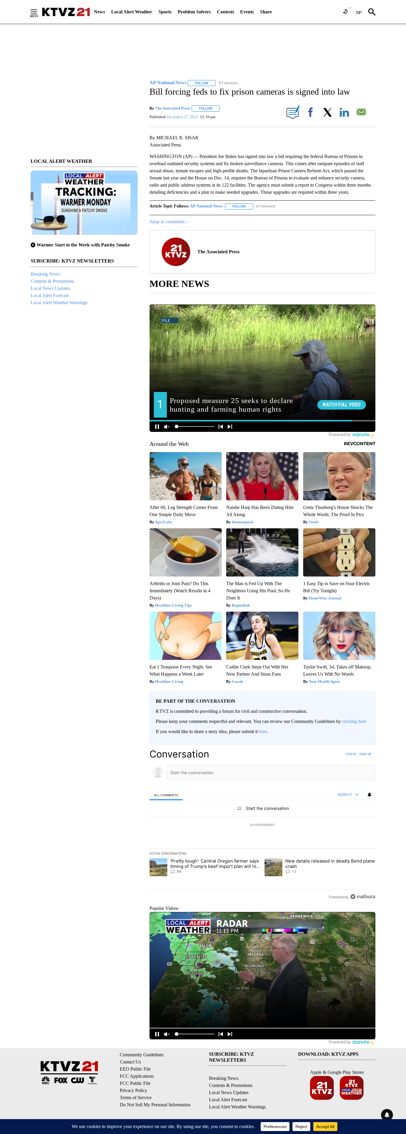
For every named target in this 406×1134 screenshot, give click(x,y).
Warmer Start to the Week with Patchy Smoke (83, 244)
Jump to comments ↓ (169, 221)
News (99, 11)
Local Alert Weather (131, 11)
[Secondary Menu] (38, 12)
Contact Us (130, 1061)
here (263, 731)
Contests (225, 11)
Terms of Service (136, 1097)
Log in (351, 754)
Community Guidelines (141, 1054)
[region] (262, 825)
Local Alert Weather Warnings (59, 302)
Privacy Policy (133, 1090)
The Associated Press (172, 108)
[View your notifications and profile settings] (369, 795)
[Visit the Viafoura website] (362, 896)
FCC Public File (135, 1083)
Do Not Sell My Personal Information (155, 1104)
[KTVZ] (66, 12)
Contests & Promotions (52, 281)
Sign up (365, 754)
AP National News (206, 206)
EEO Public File (135, 1068)
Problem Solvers (194, 11)
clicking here (354, 721)
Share (266, 11)
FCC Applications (137, 1076)
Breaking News (45, 274)
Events (247, 11)
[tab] (166, 795)
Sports (164, 11)
